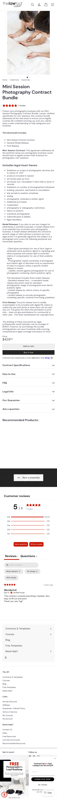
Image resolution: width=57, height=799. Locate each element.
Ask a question (21, 544)
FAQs (4, 733)
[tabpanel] (28, 587)
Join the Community (11, 740)
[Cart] (46, 4)
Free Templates (9, 687)
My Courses (7, 715)
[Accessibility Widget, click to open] (4, 795)
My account (7, 719)
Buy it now (28, 352)
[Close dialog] (55, 758)
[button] (28, 517)
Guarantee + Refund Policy (13, 708)
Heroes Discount (9, 701)
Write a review (36, 544)
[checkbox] (11, 577)
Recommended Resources (13, 743)
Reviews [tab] (11, 556)
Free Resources (9, 736)
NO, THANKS (42, 785)
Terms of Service (9, 712)
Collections (14, 80)
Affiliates (6, 705)
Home (4, 80)
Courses (6, 680)
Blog (4, 684)
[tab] (28, 556)
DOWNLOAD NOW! (43, 779)
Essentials (26, 80)
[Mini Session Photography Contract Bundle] (21, 443)
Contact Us (7, 729)
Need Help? (7, 691)
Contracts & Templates (12, 677)
